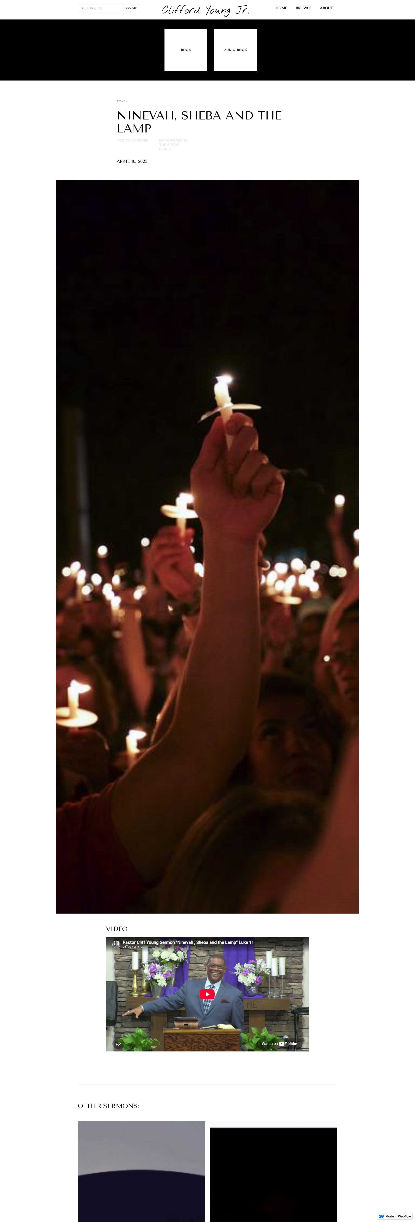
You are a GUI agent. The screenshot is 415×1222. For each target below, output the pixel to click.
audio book (235, 50)
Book (186, 50)
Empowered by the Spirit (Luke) (173, 145)
